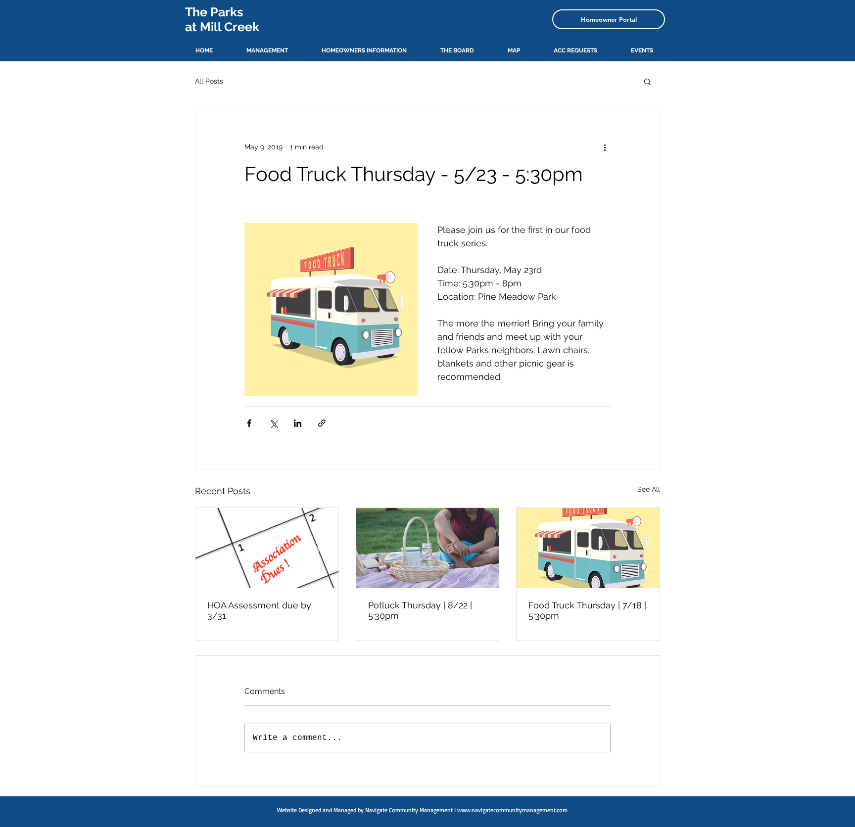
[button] (647, 81)
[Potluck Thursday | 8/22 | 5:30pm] (427, 548)
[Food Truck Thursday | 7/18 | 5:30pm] (588, 548)
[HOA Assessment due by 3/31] (266, 548)
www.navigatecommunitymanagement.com (512, 810)
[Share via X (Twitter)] (273, 423)
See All (648, 489)
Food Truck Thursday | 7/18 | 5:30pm (587, 610)
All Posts (209, 81)
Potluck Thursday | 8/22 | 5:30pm (420, 610)
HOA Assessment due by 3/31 (259, 610)
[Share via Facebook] (249, 423)
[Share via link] (322, 423)
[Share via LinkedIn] (297, 423)
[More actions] (605, 147)
